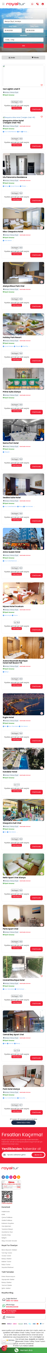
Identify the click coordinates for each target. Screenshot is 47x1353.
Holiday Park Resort (12, 337)
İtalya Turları (6, 1264)
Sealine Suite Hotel (12, 497)
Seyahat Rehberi (8, 1267)
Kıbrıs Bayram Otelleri (9, 1250)
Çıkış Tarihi (34, 26)
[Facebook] (3, 1177)
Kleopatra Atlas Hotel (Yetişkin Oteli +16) (13, 121)
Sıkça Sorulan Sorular (9, 1241)
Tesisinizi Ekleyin (7, 1229)
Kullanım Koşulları (8, 1223)
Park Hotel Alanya (11, 1089)
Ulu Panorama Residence (15, 177)
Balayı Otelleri (6, 1259)
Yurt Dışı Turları (7, 1253)
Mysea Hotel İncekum (13, 606)
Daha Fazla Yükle (23, 1122)
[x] (7, 1177)
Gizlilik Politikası (7, 1220)
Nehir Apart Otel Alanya (14, 877)
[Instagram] (11, 1177)
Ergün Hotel (8, 717)
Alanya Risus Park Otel (13, 286)
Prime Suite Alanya (12, 391)
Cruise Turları (6, 1256)
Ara (23, 46)
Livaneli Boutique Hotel (14, 980)
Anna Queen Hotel (11, 552)
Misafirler (23, 35)
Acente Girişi (6, 1235)
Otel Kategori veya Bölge (23, 17)
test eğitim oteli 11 (11, 89)
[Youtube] (14, 1177)
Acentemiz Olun (7, 1232)
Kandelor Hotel (10, 771)
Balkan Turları (6, 1262)
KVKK (3, 1214)
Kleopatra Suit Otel (12, 823)
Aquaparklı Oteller (8, 1279)
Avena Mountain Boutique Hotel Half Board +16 (15, 661)
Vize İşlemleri (6, 1226)
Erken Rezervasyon (8, 1276)
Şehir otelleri (6, 1288)
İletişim (4, 1238)
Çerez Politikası (7, 1217)
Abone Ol (38, 1155)
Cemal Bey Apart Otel (13, 1034)
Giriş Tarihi (13, 26)
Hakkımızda (6, 1212)
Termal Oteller (7, 1285)
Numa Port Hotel (11, 443)
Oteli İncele (36, 109)
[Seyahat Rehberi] (18, 1177)
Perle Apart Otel (10, 929)
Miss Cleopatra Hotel (13, 231)
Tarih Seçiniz (16, 108)
